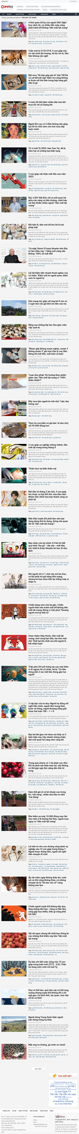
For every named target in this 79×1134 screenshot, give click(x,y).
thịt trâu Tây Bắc (58, 1094)
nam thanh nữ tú (44, 562)
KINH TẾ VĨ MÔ (20, 14)
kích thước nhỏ (36, 437)
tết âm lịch (54, 897)
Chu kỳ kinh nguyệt (42, 952)
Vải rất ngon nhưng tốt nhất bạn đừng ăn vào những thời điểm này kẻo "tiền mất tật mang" (48, 936)
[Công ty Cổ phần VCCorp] (60, 1116)
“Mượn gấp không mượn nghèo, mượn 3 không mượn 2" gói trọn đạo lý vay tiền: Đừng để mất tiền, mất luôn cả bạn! (48, 351)
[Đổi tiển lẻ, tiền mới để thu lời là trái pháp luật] (14, 231)
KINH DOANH (32, 14)
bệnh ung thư (43, 1037)
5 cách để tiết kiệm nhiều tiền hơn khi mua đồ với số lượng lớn (47, 103)
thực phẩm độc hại (42, 784)
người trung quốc (37, 1035)
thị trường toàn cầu (44, 263)
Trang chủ (6, 1111)
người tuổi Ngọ (56, 66)
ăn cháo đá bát (36, 924)
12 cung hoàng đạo (49, 866)
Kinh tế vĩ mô (23, 1111)
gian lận (63, 1054)
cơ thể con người (33, 597)
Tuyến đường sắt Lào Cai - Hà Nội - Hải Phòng (63, 1084)
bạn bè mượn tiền (43, 367)
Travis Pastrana (60, 1082)
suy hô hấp (64, 782)
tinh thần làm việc (37, 461)
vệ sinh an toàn (47, 43)
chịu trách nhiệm (41, 566)
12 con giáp (54, 864)
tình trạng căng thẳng (57, 459)
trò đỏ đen (64, 66)
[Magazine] (4, 1)
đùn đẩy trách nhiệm (59, 626)
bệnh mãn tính (47, 215)
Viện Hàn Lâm (60, 784)
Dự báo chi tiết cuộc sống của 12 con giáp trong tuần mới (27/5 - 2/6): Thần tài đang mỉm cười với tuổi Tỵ (47, 964)
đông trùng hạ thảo (48, 1035)
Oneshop (67, 1103)
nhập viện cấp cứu (55, 394)
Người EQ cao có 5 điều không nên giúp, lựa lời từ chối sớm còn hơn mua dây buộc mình (48, 126)
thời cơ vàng (35, 66)
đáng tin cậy (44, 753)
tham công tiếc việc (55, 868)
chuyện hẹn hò (32, 68)
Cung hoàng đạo (60, 866)
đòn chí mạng (53, 657)
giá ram (57, 1088)
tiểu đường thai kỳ (48, 954)
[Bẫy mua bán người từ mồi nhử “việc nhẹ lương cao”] (14, 408)
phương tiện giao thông (37, 839)
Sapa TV (66, 1091)
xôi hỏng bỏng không (38, 188)
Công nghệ (44, 1111)
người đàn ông (36, 315)
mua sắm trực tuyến (37, 95)
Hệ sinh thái (35, 562)
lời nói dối (59, 753)
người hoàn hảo (57, 725)
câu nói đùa (56, 692)
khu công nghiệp (54, 809)
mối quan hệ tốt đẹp (51, 981)
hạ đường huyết (37, 954)
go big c (72, 1086)
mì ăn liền (35, 657)
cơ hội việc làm (36, 870)
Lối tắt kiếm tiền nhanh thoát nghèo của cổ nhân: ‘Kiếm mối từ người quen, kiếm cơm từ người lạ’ (48, 275)
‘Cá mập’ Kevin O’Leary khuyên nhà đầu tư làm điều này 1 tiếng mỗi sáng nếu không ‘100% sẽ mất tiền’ (48, 251)
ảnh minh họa (52, 595)
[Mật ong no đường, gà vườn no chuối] (14, 1051)
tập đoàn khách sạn (66, 1088)
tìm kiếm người (54, 562)
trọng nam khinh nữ (38, 317)
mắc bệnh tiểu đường (55, 952)
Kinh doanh (34, 1111)
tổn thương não (32, 394)
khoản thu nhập (64, 562)
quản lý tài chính (56, 114)
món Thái (73, 1089)
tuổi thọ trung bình (43, 696)
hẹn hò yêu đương (54, 68)
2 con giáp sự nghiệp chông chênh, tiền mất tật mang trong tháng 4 (47, 446)
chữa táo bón (32, 952)
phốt (52, 1086)
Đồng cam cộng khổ (34, 753)
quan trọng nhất (47, 593)
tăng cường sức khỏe (49, 950)
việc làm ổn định (47, 926)
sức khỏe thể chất (46, 979)
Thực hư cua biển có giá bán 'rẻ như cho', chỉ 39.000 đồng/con (48, 424)
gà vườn (40, 1054)
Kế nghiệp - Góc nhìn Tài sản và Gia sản (28, 9)
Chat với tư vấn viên (40, 1126)
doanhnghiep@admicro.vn (40, 1124)
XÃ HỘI (9, 14)
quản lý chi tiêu (38, 926)
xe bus (69, 1082)
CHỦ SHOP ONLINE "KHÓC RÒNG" (50, 6)
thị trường (46, 1054)
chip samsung (63, 1099)
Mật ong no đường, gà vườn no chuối (46, 1044)
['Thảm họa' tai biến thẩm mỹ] (14, 475)
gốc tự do (63, 780)
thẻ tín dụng (35, 533)
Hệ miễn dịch (40, 782)
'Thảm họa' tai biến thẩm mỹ (42, 468)
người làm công (45, 164)
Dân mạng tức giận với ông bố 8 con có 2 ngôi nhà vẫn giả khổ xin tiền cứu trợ (47, 302)
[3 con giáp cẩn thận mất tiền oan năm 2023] (14, 181)
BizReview (20, 6)
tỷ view (58, 1091)
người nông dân (43, 657)
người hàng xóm (47, 624)
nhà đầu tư (35, 263)
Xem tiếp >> (35, 1068)
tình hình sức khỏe (45, 66)
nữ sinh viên (61, 897)
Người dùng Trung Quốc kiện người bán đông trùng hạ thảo (45, 1018)
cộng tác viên (61, 339)
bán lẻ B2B (59, 1104)
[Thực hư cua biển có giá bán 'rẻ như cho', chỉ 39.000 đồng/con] (14, 430)
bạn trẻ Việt (52, 753)
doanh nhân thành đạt (39, 694)
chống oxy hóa (56, 780)
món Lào (68, 1097)
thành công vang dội (46, 511)
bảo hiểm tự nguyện (50, 839)
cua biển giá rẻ (57, 437)
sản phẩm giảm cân (43, 394)
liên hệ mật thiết (38, 751)
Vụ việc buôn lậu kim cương (58, 9)
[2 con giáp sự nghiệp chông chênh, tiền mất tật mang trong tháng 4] (14, 451)
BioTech (45, 9)
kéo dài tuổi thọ (36, 114)
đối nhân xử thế (36, 365)
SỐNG (54, 14)
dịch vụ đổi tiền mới (37, 239)
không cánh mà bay (46, 924)
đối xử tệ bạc (41, 659)
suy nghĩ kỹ (48, 188)
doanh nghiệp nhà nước (49, 339)
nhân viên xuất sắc (58, 870)
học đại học (49, 564)
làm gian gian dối (55, 1054)
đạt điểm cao (50, 659)
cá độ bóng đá (41, 628)
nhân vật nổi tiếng (37, 721)
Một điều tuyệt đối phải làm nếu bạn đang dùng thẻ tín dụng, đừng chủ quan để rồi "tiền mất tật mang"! (48, 521)
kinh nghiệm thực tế (58, 292)
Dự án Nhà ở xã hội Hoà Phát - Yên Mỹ (60, 1089)
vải (56, 954)
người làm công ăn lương (51, 190)
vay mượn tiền (46, 365)
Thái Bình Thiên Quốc (49, 721)
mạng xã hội (48, 95)
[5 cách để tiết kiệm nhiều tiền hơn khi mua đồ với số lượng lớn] (14, 109)
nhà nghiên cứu (49, 782)
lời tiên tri (34, 864)
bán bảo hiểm (57, 837)
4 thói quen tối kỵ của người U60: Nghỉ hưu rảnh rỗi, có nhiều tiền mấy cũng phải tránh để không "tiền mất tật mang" (48, 25)
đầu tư (65, 1008)
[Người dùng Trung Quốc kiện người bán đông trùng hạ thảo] (14, 1024)
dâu (34, 1056)
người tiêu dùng (40, 1056)
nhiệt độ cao (56, 593)
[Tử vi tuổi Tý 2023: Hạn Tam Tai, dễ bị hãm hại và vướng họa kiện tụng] (14, 155)
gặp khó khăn (36, 141)
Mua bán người (36, 416)
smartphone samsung (63, 1101)
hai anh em (35, 897)
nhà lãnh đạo (60, 721)
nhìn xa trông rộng (37, 593)
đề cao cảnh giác (49, 751)
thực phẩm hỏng (62, 595)
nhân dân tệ (44, 315)
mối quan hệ (55, 215)
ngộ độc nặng (36, 780)
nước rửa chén (46, 114)
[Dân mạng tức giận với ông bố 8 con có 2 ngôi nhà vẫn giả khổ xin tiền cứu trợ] (14, 308)
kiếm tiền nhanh (36, 292)
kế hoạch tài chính (37, 43)
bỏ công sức (60, 723)
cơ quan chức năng (52, 535)
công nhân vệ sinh (44, 897)
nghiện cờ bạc (48, 692)
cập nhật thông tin (56, 263)
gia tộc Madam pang (61, 1086)
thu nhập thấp (49, 341)
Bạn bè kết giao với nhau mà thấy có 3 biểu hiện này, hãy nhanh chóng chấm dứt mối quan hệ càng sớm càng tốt (47, 737)
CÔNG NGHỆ (44, 14)
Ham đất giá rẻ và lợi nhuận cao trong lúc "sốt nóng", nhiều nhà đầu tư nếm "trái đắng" (47, 794)
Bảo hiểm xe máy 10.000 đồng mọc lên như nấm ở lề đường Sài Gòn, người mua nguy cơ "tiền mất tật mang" (48, 819)
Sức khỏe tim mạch (61, 950)
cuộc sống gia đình (58, 624)
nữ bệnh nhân (57, 482)
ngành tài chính (58, 564)
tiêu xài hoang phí (58, 924)
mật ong (34, 1054)
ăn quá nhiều (32, 784)
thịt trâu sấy (60, 1097)
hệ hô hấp (57, 782)
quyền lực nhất (32, 659)
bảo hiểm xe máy (37, 837)
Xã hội (14, 1111)
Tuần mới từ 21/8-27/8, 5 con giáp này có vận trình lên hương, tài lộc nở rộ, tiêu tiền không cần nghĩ (48, 53)
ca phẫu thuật (36, 484)
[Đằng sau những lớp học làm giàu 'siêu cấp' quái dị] (14, 332)
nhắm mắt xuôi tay (37, 692)
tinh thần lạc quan (40, 981)
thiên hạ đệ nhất (38, 725)
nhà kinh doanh (38, 294)
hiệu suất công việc (43, 868)
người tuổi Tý (36, 164)
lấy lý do (31, 564)
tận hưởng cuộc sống (49, 41)
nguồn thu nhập (64, 68)
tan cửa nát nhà (59, 694)
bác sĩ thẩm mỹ (45, 484)
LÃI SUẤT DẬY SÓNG (32, 6)
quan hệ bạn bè (44, 749)
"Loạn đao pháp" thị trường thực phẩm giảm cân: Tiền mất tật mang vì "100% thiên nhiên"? (47, 378)
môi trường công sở (37, 866)
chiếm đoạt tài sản (40, 535)
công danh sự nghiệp (44, 864)
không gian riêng (56, 141)
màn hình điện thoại (56, 533)
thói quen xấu (49, 694)
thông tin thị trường (48, 294)
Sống (51, 1111)
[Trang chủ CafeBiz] (3, 14)
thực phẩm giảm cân (51, 392)
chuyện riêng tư (47, 626)
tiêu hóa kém (34, 595)
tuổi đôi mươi (58, 1008)
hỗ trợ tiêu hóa (44, 595)
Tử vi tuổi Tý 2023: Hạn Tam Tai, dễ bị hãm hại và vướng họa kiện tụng (46, 149)
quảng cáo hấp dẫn (49, 239)
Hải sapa (72, 1094)
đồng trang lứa (40, 341)
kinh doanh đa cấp (40, 723)
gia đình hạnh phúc (37, 1008)
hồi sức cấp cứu (47, 482)
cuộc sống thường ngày (56, 749)
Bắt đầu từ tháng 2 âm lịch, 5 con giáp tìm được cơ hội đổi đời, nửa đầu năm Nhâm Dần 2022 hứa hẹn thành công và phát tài (48, 495)
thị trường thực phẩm (38, 392)
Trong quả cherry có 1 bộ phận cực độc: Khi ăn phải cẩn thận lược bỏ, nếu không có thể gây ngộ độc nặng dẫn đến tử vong (48, 767)
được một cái (47, 725)
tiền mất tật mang (37, 41)
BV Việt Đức (36, 217)
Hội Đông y (51, 784)
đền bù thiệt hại (42, 166)
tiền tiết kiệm (59, 41)
